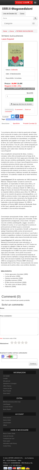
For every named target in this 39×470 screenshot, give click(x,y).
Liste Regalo (6, 404)
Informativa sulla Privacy (10, 443)
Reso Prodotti (7, 391)
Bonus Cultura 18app (9, 433)
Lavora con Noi (7, 388)
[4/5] (22, 342)
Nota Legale (6, 441)
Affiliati (5, 425)
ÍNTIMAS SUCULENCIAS (24, 31)
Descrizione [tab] (5, 123)
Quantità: (30, 93)
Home (5, 31)
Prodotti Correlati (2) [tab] (30, 123)
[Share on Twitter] (13, 116)
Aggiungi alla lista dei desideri (22, 104)
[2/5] (15, 342)
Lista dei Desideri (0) (10, 13)
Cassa (22, 13)
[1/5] (12, 342)
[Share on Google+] (21, 116)
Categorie (8, 23)
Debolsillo (19, 119)
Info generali (6, 381)
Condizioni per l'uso (8, 438)
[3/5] (19, 342)
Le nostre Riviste (8, 406)
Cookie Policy (7, 446)
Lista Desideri (7, 422)
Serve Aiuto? (6, 393)
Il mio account (7, 417)
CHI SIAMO (6, 376)
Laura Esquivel (8, 39)
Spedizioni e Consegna (9, 383)
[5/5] (26, 342)
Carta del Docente (8, 436)
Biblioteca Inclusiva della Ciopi (11, 402)
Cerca (12, 31)
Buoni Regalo (7, 409)
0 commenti (19, 109)
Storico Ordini (7, 420)
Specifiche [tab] (16, 123)
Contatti (5, 378)
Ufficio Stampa (7, 386)
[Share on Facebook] (17, 116)
